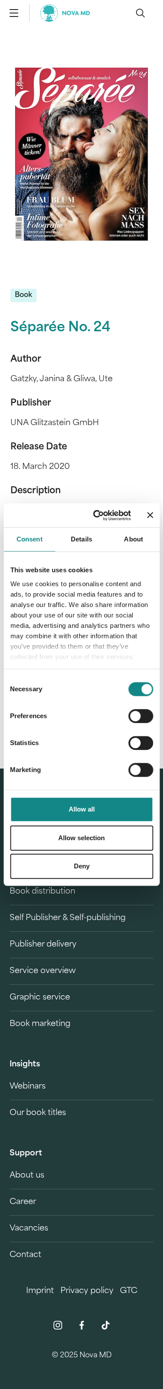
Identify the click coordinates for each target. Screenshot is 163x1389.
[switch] (140, 716)
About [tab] (133, 539)
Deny (82, 866)
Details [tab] (81, 539)
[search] (140, 13)
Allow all (82, 809)
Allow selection (81, 837)
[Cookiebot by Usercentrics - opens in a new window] (97, 515)
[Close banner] (150, 515)
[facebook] (81, 1325)
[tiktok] (105, 1325)
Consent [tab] (30, 539)
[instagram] (58, 1325)
